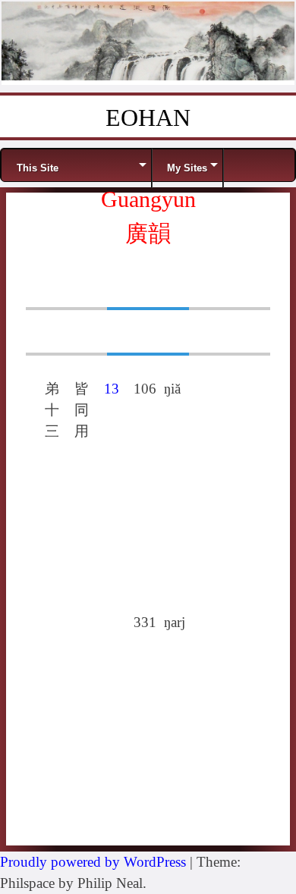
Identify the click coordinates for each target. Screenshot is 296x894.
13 (111, 389)
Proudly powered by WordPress (93, 862)
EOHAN (148, 117)
